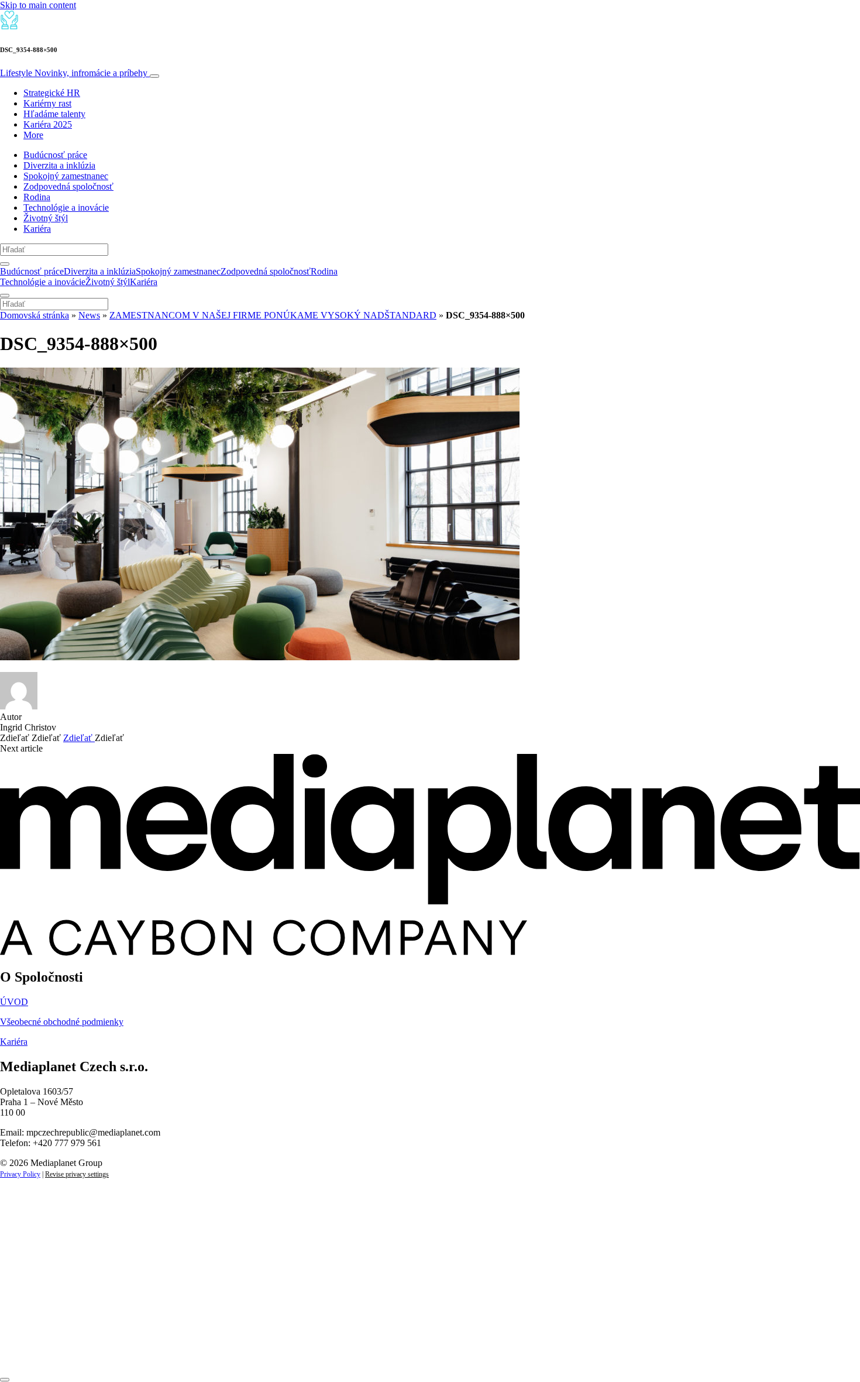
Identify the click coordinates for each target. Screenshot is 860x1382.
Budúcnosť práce (55, 155)
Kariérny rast (47, 103)
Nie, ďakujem (240, 1351)
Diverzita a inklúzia (59, 165)
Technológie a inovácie (66, 207)
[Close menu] (4, 295)
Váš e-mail (37, 1311)
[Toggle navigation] (154, 76)
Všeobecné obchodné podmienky (61, 1022)
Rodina (36, 197)
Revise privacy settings (77, 1174)
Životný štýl (45, 218)
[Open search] (4, 264)
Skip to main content (38, 5)
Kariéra (37, 229)
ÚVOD (14, 1002)
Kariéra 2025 (47, 124)
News (89, 315)
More (33, 135)
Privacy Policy (20, 1174)
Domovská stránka (34, 315)
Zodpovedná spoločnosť (68, 186)
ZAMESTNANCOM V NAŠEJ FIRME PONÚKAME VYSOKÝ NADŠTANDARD (272, 315)
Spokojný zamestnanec (65, 176)
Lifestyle (73, 73)
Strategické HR (51, 93)
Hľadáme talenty (54, 114)
